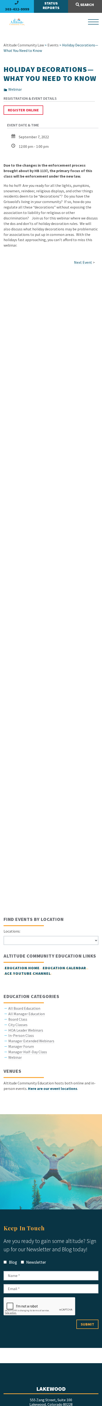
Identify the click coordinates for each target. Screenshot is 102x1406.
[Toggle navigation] (93, 22)
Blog (12, 1262)
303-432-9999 (17, 9)
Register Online (23, 110)
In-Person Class (21, 1035)
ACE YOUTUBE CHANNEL (28, 973)
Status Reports (51, 5)
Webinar (15, 89)
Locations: (12, 931)
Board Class (17, 1019)
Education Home (22, 968)
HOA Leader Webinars (25, 1030)
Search (86, 4)
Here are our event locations (52, 1088)
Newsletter (35, 1262)
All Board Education (24, 1008)
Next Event (83, 262)
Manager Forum (21, 1046)
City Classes (18, 1024)
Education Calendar (65, 968)
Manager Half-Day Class (27, 1051)
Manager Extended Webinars (31, 1040)
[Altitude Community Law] (15, 22)
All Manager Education (26, 1013)
